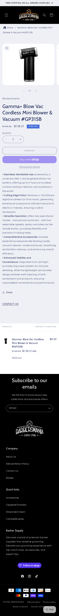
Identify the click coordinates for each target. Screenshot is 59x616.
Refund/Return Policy (17, 464)
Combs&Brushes (15, 519)
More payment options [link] (29, 167)
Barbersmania (17, 602)
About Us (11, 457)
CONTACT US (10, 304)
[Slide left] (22, 91)
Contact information (40, 607)
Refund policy (33, 602)
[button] (6, 15)
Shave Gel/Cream (15, 512)
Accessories (12, 498)
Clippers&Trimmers (16, 505)
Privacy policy (49, 602)
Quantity (6, 133)
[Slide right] (36, 91)
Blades (10, 478)
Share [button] (9, 292)
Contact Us (12, 471)
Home (10, 28)
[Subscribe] (49, 408)
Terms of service (20, 607)
